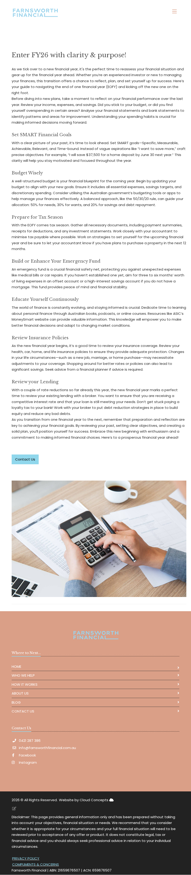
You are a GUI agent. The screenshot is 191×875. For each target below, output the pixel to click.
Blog (16, 702)
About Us (20, 693)
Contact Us (23, 711)
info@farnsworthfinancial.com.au (47, 747)
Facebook (27, 755)
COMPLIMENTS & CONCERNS (35, 864)
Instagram (27, 762)
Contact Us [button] (25, 459)
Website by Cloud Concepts (84, 799)
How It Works (25, 684)
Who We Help (23, 675)
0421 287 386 (30, 740)
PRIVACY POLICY (25, 858)
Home (16, 666)
